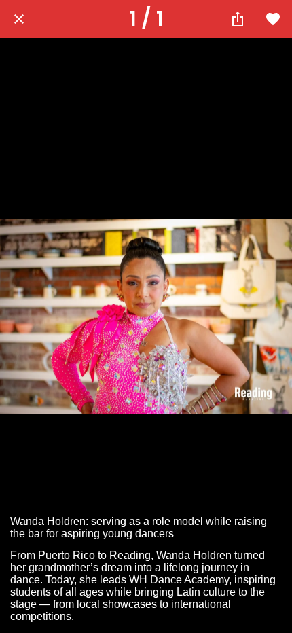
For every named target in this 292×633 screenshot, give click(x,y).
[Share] (237, 19)
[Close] (19, 19)
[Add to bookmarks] (273, 19)
